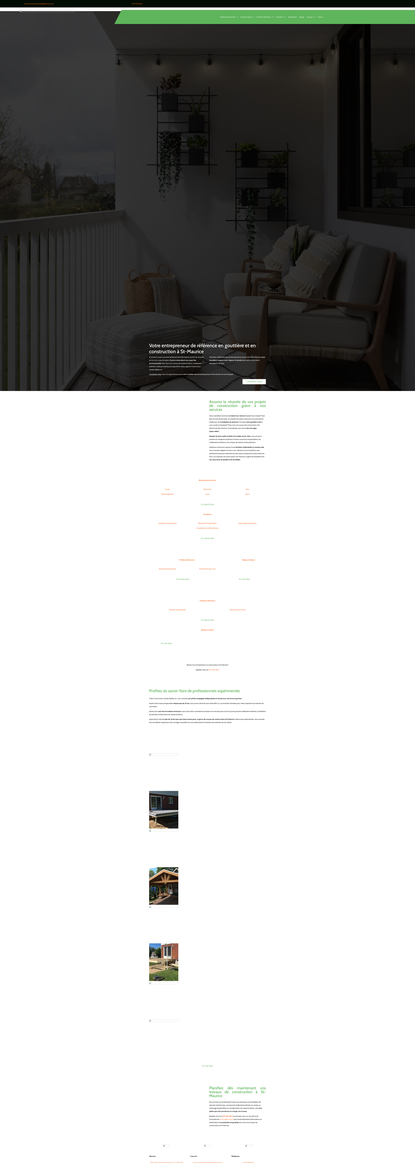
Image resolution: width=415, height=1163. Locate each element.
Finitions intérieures (264, 17)
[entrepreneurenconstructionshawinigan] (163, 904)
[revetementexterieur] (163, 980)
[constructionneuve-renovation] (163, 831)
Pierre (247, 494)
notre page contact (226, 1119)
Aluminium (207, 489)
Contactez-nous (155, 374)
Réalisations (292, 17)
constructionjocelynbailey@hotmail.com (39, 4)
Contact (320, 17)
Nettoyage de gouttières (248, 523)
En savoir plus (207, 504)
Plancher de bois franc (207, 569)
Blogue (301, 17)
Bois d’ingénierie (167, 494)
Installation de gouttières (167, 523)
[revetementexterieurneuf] (163, 755)
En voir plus (244, 579)
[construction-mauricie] (163, 983)
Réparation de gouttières (207, 523)
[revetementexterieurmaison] (163, 907)
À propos (310, 17)
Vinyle (167, 489)
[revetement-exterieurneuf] (163, 828)
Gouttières (279, 17)
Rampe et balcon (246, 17)
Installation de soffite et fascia (207, 528)
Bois (247, 489)
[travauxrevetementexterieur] (163, 1021)
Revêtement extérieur (228, 17)
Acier (207, 494)
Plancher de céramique (167, 569)
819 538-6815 (137, 4)
